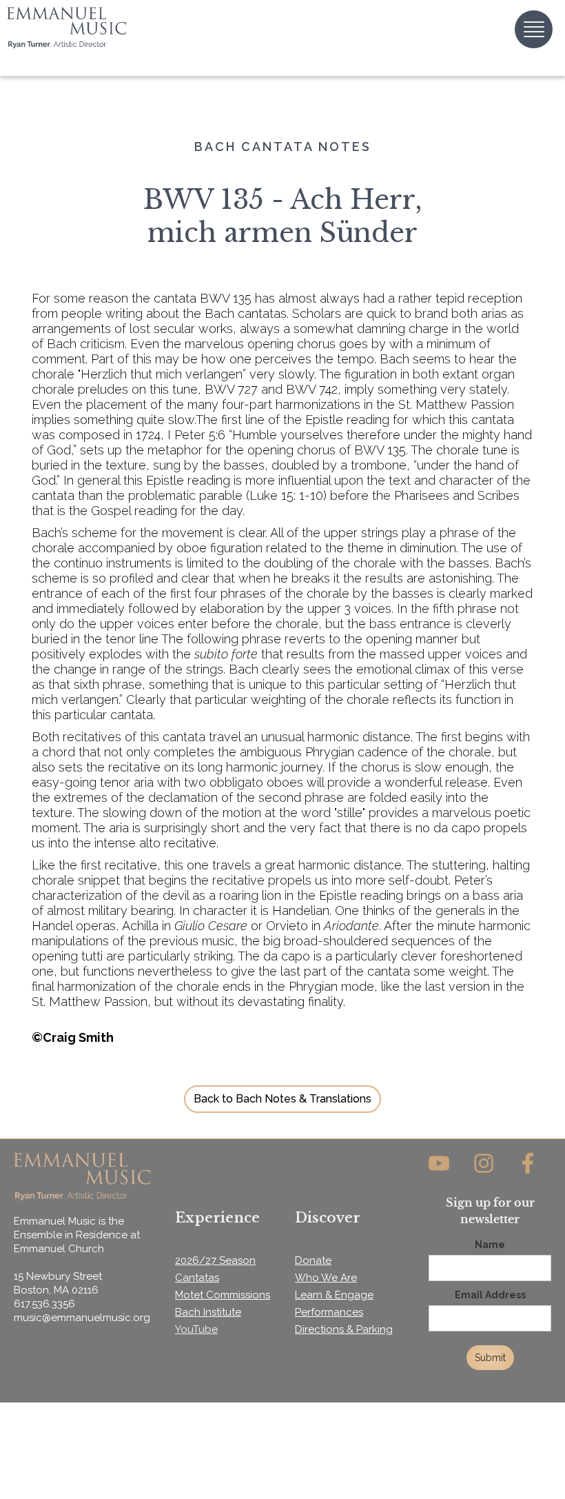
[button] (533, 29)
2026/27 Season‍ (215, 1260)
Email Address (490, 1294)
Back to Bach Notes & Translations (282, 1098)
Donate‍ (313, 1260)
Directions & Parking (344, 1329)
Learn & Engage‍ (334, 1295)
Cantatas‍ (197, 1277)
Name (490, 1244)
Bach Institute (208, 1312)
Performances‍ (329, 1312)
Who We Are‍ (326, 1277)
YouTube (196, 1329)
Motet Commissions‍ (222, 1295)
